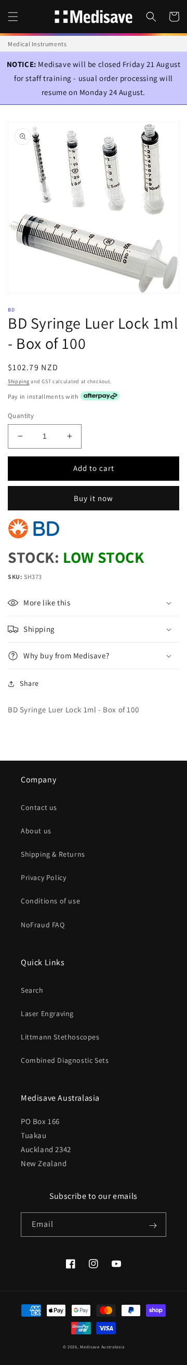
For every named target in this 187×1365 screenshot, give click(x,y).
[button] (13, 16)
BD (12, 309)
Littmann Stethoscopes (60, 1037)
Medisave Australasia (102, 1346)
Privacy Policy (43, 877)
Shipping (19, 381)
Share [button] (29, 683)
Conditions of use (50, 901)
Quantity (21, 415)
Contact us (39, 807)
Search (32, 990)
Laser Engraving (47, 1013)
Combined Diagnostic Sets (65, 1060)
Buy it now (93, 498)
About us (36, 830)
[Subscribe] (153, 1225)
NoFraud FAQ (43, 924)
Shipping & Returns (53, 854)
